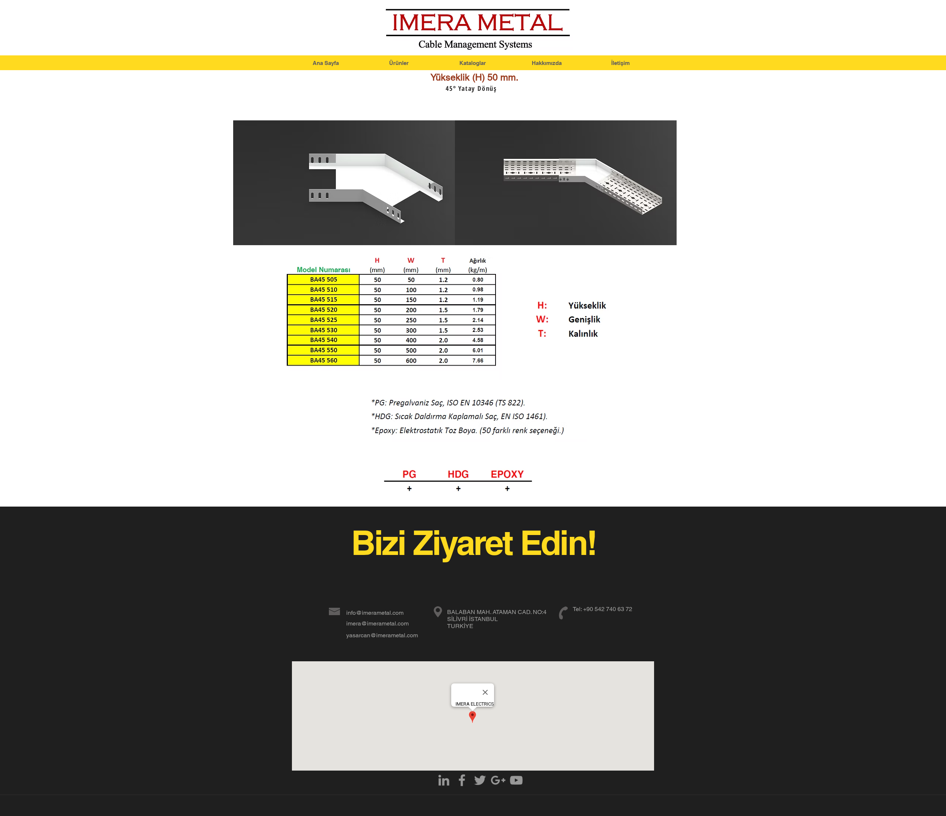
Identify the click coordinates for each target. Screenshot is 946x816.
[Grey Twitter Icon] (480, 780)
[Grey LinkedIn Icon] (444, 780)
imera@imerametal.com (377, 623)
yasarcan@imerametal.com (382, 635)
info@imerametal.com (375, 612)
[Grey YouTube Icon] (516, 780)
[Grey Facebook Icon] (462, 780)
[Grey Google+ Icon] (498, 780)
